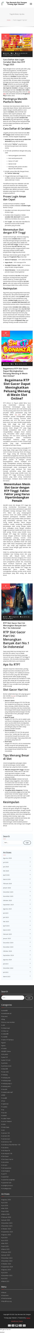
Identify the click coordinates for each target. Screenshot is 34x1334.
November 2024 (8, 947)
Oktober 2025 (7, 900)
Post (3, 1101)
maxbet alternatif (7, 1092)
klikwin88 (5, 1069)
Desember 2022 (8, 968)
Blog (3, 1019)
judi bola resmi (6, 1066)
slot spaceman (6, 1168)
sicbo (3, 1124)
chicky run (5, 1031)
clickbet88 (5, 1034)
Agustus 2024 (7, 959)
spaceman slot (6, 1182)
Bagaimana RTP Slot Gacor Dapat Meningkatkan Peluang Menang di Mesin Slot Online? (15, 372)
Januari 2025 (7, 938)
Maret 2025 (6, 930)
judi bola (4, 1063)
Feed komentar (7, 1298)
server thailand (7, 1121)
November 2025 (8, 896)
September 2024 (8, 955)
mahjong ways (6, 1080)
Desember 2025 (8, 892)
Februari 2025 (7, 934)
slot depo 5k (6, 1150)
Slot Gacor (5, 1156)
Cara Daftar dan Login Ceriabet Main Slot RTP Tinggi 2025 (14, 62)
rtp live (18, 53)
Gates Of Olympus (8, 1040)
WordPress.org (7, 1301)
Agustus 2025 (7, 909)
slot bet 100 (6, 1133)
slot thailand (6, 1171)
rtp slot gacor (9, 618)
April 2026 (6, 875)
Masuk (4, 1292)
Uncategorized (14, 617)
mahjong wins (6, 1086)
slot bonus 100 (7, 1142)
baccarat (4, 1016)
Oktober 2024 (7, 951)
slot (3, 1130)
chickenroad (6, 1028)
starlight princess (7, 1185)
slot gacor (11, 55)
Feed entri (5, 1295)
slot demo (5, 1147)
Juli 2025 (5, 913)
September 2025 (8, 904)
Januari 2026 (7, 888)
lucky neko (5, 1072)
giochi (4, 1042)
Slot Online (17, 55)
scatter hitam (6, 1118)
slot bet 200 (6, 1136)
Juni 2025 (6, 917)
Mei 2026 (6, 871)
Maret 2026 (6, 879)
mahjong (4, 1075)
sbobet (4, 1115)
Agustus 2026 (7, 858)
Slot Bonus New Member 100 (11, 1145)
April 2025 (6, 926)
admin (6, 617)
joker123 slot (6, 1060)
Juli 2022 (5, 972)
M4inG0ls (6, 53)
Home (9, 20)
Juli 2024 (5, 964)
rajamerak (5, 1104)
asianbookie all (6, 1013)
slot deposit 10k (7, 1153)
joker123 (5, 1057)
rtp (13, 53)
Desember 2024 (8, 942)
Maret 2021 (6, 976)
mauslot (4, 1089)
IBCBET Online (6, 1051)
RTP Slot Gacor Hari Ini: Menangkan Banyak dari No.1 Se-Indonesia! (14, 625)
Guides (4, 1048)
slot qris (4, 1165)
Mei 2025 (6, 921)
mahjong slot (6, 1077)
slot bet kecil (6, 1139)
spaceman (5, 1177)
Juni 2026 (6, 866)
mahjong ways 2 (7, 1083)
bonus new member (8, 1022)
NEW (3, 1095)
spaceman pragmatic (8, 1180)
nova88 (4, 1098)
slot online (5, 1162)
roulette (4, 1107)
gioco (3, 1045)
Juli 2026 (5, 862)
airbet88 (4, 1010)
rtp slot (23, 53)
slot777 (4, 1174)
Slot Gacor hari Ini (7, 1159)
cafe (3, 1025)
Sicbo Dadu (5, 1127)
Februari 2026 (7, 883)
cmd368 (4, 1037)
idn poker (5, 1054)
